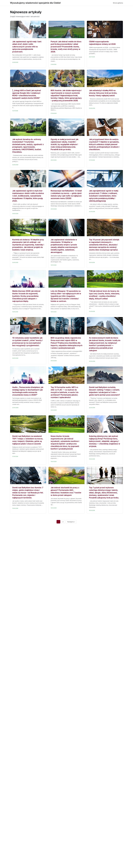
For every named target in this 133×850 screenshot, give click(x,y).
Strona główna (118, 3)
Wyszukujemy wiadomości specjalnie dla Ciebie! (35, 3)
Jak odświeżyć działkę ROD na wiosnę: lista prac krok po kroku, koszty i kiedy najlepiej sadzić (103, 93)
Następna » (71, 522)
